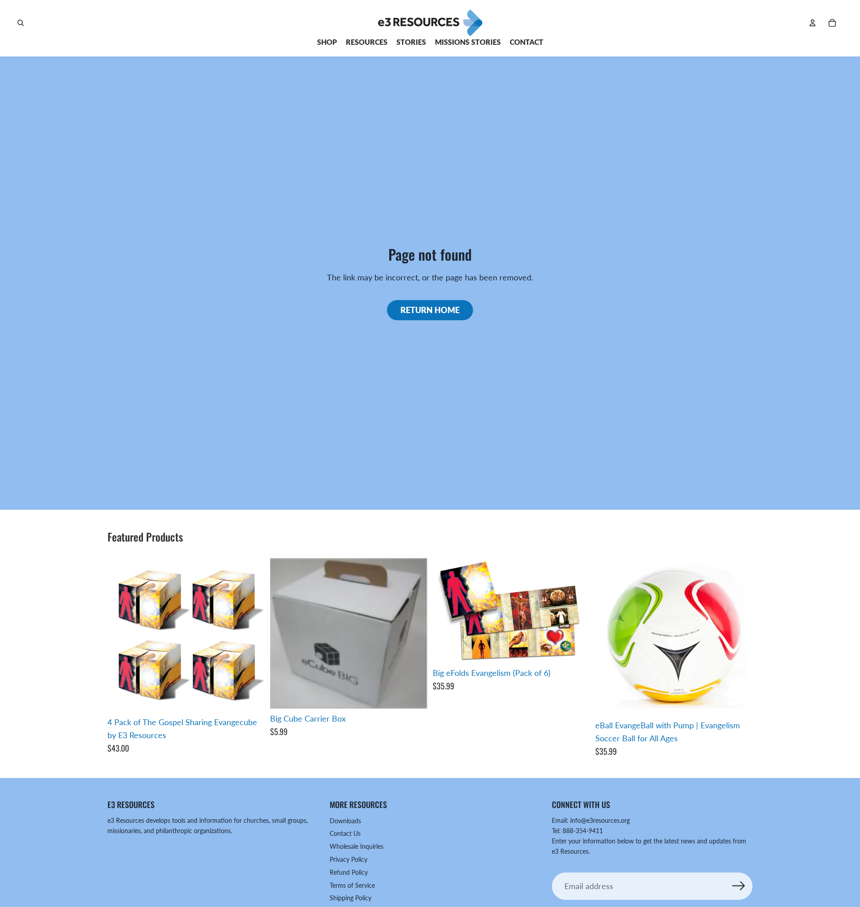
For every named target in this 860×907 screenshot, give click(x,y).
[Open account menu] (812, 23)
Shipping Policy (350, 898)
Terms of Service (352, 885)
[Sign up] (738, 886)
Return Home (430, 310)
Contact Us (345, 833)
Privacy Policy (348, 859)
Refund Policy (349, 872)
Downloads (345, 821)
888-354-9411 (583, 830)
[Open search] (20, 23)
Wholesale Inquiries (356, 846)
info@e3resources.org (600, 820)
